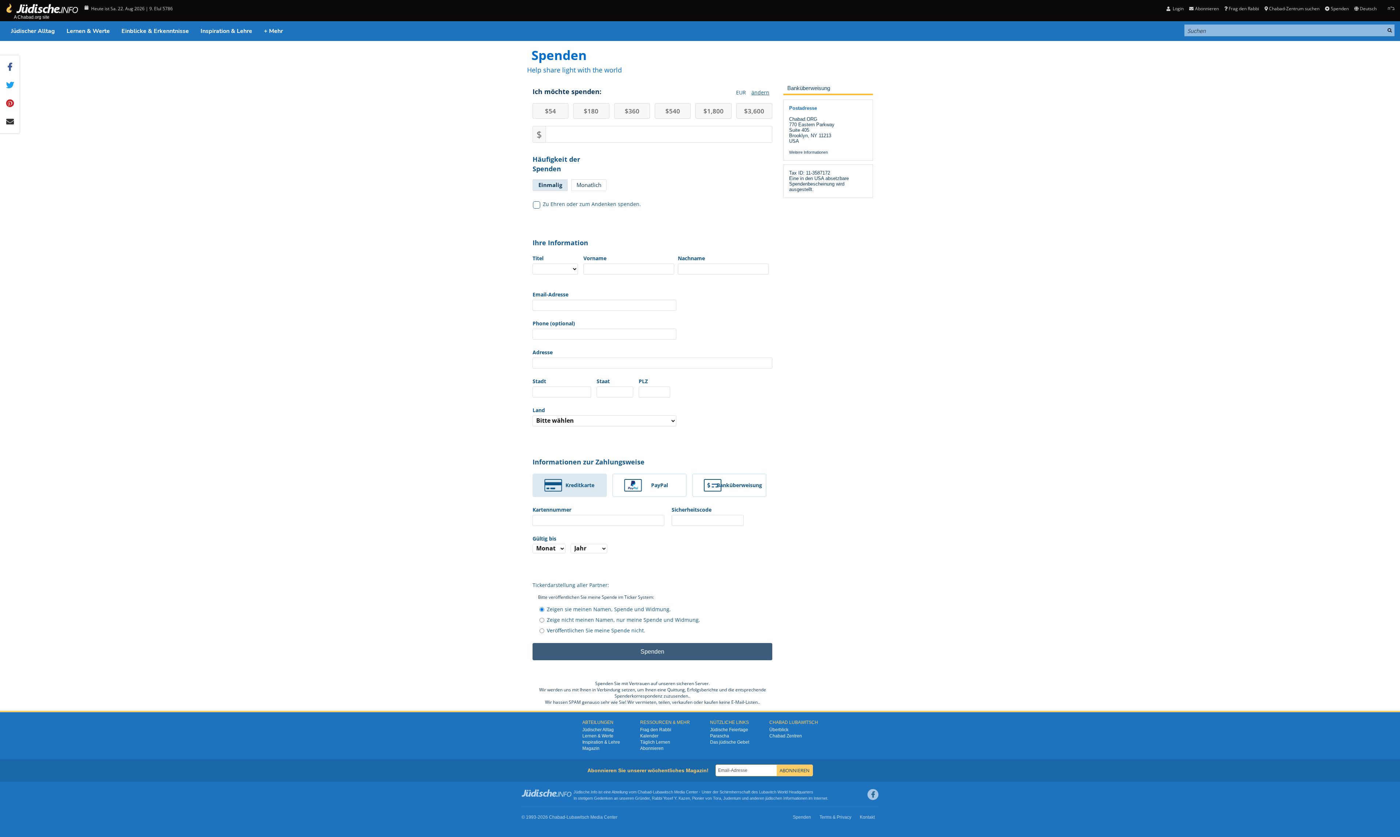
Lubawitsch (663, 792)
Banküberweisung (739, 485)
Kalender (649, 736)
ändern (760, 92)
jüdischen (773, 798)
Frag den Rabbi (1244, 8)
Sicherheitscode (692, 509)
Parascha (719, 736)
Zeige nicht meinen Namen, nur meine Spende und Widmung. (623, 619)
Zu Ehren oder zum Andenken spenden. (592, 204)
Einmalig (550, 184)
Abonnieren (652, 748)
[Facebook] (872, 794)
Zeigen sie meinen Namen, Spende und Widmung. (609, 609)
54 (550, 111)
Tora (717, 798)
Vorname (594, 258)
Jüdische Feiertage (729, 729)
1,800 (713, 111)
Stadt (539, 381)
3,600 (754, 111)
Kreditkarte (579, 485)
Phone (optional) (554, 323)
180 (591, 111)
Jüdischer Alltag (33, 31)
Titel (538, 258)
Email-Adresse (550, 294)
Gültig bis (544, 538)
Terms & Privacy (835, 817)
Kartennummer (552, 509)
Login (1178, 8)
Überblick (778, 729)
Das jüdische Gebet (729, 742)
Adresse (543, 352)
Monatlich (588, 184)
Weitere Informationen (808, 152)
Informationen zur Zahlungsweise (589, 461)
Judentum (732, 798)
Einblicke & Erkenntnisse (155, 31)
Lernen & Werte (88, 31)
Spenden (1339, 8)
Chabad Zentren (785, 736)
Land (539, 410)
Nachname (691, 258)
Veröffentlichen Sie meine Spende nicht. (596, 630)
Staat (603, 381)
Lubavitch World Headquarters (786, 792)
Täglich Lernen (655, 742)
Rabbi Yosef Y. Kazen (671, 798)
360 (632, 111)
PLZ (643, 381)
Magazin (591, 748)
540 (672, 111)
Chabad (645, 792)
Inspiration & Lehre (226, 31)
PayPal (659, 485)
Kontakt (867, 817)
